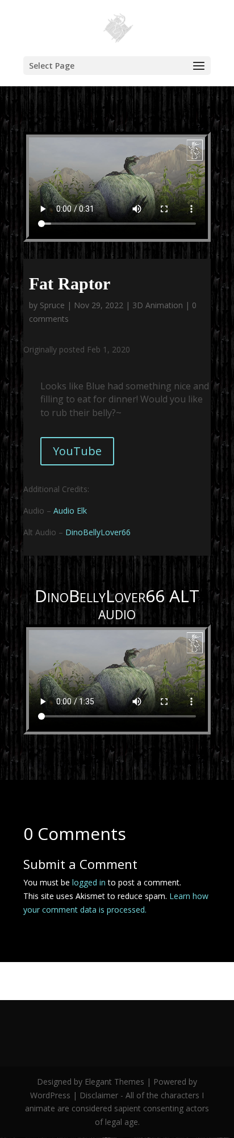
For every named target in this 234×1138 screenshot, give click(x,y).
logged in (89, 882)
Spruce (52, 305)
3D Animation (157, 305)
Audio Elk (70, 510)
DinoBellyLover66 (98, 532)
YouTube (77, 451)
